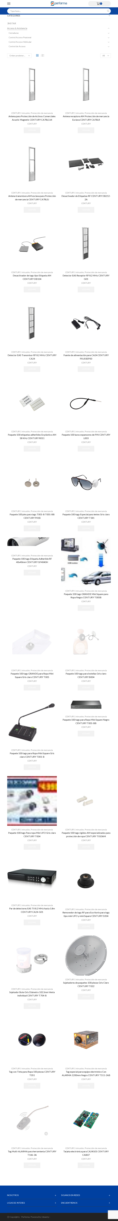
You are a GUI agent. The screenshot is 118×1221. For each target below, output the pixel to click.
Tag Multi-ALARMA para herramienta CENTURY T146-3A (32, 1153)
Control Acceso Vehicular (20, 42)
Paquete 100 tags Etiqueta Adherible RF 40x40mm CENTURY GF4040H (32, 560)
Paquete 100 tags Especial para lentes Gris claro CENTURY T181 (86, 516)
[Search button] (108, 11)
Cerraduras (14, 33)
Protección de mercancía (42, 113)
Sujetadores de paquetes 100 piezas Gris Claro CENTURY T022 (86, 984)
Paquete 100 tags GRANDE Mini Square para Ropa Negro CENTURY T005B (86, 596)
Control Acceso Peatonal (20, 37)
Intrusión (25, 113)
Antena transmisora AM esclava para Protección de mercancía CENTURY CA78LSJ (32, 198)
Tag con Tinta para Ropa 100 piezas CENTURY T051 (32, 1073)
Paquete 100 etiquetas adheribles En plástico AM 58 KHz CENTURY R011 (32, 436)
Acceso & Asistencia (17, 28)
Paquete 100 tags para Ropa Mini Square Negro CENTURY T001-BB (86, 721)
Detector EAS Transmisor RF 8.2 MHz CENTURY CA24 (32, 357)
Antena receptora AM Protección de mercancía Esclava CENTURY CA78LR (86, 118)
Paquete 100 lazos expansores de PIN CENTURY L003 (86, 436)
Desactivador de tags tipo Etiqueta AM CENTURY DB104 (32, 277)
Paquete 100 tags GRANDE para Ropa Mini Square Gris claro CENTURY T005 (32, 675)
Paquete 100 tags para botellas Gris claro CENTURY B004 (86, 675)
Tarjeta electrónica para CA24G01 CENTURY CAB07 (86, 1153)
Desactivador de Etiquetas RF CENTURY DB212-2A (86, 198)
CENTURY (16, 113)
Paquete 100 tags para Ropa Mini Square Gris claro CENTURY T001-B (32, 755)
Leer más (32, 130)
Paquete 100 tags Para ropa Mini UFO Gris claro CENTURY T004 (32, 834)
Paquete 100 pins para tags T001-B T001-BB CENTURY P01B (32, 516)
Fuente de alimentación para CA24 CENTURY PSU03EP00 (86, 357)
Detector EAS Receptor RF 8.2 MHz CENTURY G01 (86, 277)
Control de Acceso (17, 46)
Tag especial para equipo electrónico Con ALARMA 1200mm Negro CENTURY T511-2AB (86, 1073)
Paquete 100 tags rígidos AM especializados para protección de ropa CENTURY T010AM (86, 834)
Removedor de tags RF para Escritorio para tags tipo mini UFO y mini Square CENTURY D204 (86, 914)
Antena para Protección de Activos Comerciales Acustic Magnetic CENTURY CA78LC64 (32, 118)
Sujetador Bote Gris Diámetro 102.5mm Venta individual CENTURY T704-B (32, 994)
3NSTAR (11, 23)
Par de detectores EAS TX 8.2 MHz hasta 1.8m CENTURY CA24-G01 (32, 910)
